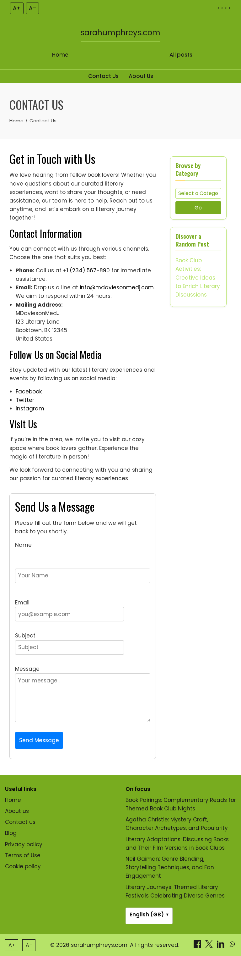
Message (27, 669)
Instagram (30, 408)
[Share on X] (209, 946)
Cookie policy (23, 866)
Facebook (29, 391)
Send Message (39, 740)
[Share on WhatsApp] (232, 946)
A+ (17, 8)
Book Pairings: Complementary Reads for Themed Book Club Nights (181, 804)
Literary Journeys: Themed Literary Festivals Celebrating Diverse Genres (175, 891)
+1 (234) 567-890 (86, 270)
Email (22, 602)
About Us (141, 76)
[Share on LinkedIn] (221, 946)
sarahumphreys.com (120, 32)
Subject (25, 635)
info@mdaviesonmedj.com (117, 287)
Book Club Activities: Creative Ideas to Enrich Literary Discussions (197, 277)
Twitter (25, 400)
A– (32, 8)
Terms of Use (22, 855)
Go (198, 207)
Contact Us (103, 76)
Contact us (20, 822)
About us (17, 811)
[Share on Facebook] (198, 946)
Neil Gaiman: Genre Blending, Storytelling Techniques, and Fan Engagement (170, 867)
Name (23, 545)
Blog (11, 833)
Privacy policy (23, 844)
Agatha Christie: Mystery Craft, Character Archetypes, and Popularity (177, 824)
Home (60, 54)
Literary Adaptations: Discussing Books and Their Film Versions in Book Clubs (177, 844)
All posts (180, 54)
